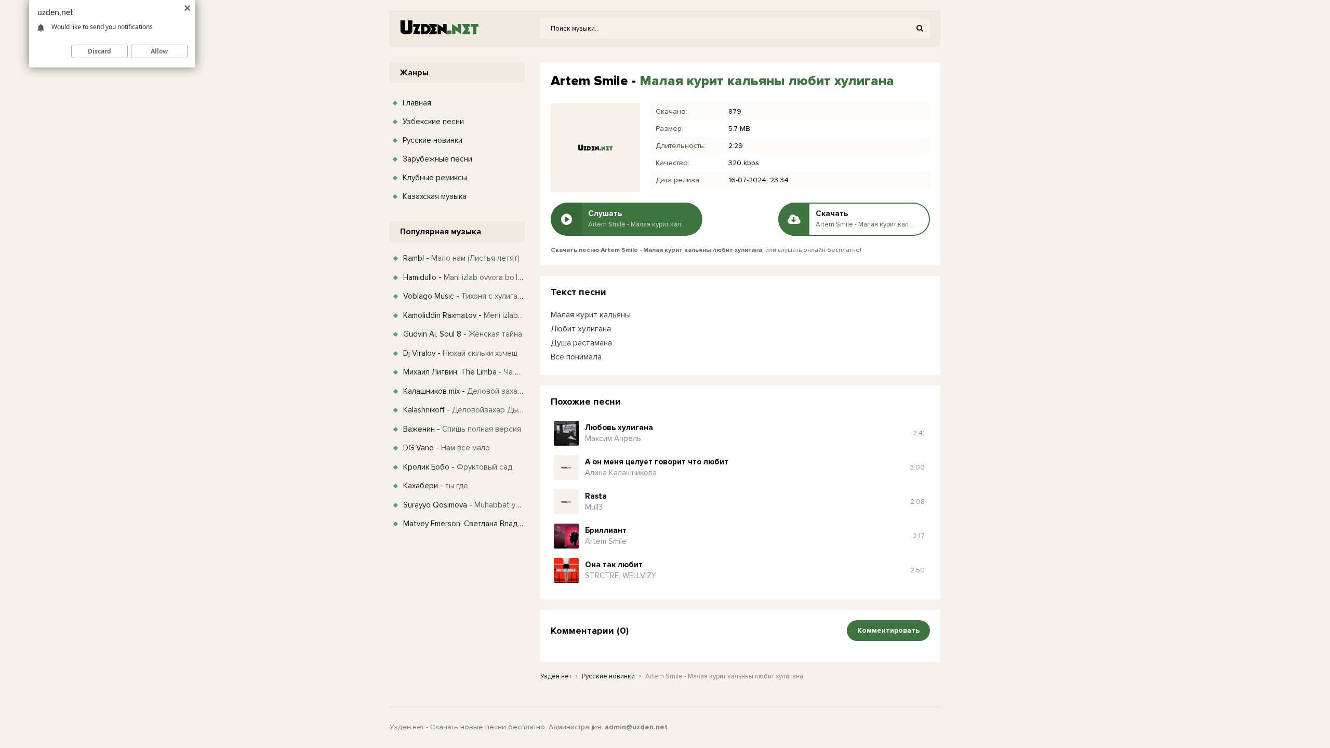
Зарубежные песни (437, 159)
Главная (417, 103)
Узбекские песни (433, 121)
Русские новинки (432, 140)
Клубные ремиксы (435, 177)
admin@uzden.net (636, 727)
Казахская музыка (435, 196)
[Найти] (919, 28)
